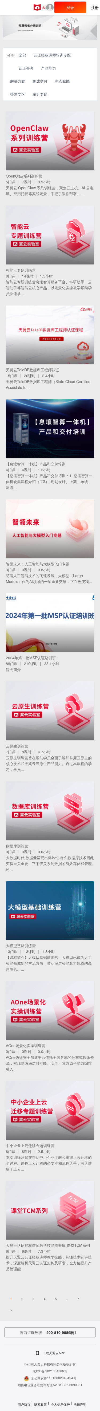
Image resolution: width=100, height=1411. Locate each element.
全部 (22, 55)
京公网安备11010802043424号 (53, 1378)
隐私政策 (40, 1404)
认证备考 (26, 68)
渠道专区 (17, 94)
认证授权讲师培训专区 (52, 55)
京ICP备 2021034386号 (50, 1371)
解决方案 (17, 81)
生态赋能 (62, 81)
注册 (95, 7)
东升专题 (40, 94)
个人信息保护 (60, 1404)
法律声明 (80, 1404)
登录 (70, 7)
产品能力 (48, 68)
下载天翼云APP (54, 1352)
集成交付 (40, 81)
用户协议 (24, 1404)
